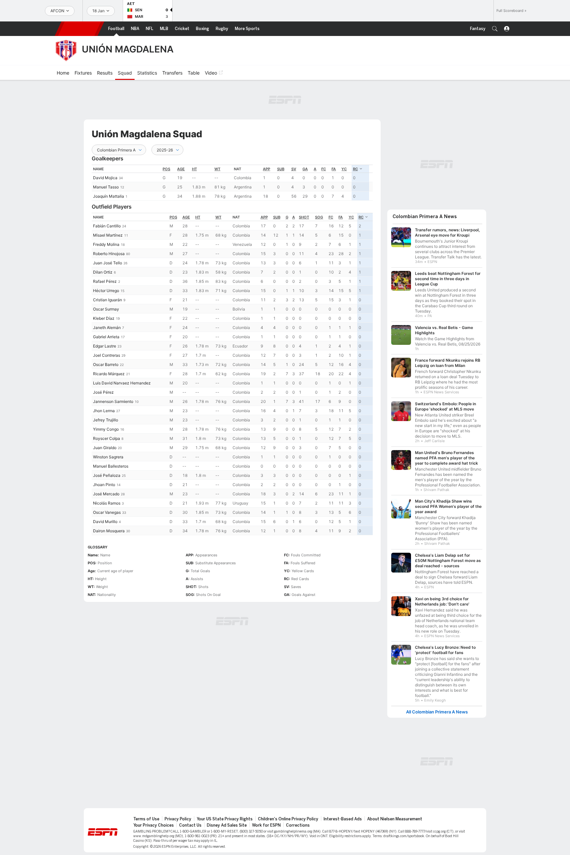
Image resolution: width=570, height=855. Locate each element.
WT (217, 169)
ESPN (79, 28)
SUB (280, 169)
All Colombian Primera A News (437, 711)
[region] (232, 183)
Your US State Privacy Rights (225, 819)
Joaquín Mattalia (108, 196)
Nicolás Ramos (106, 503)
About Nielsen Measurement (394, 819)
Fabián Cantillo (107, 225)
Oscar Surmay (106, 309)
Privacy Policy (178, 819)
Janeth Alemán (107, 327)
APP (266, 169)
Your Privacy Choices (153, 825)
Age (181, 169)
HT (194, 169)
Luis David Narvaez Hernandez (122, 382)
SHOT (304, 217)
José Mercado (106, 493)
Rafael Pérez (105, 281)
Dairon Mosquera (109, 530)
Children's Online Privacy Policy (288, 819)
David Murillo (105, 521)
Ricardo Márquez (109, 373)
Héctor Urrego (106, 290)
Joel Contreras (106, 355)
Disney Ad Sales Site (227, 825)
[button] (494, 28)
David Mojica (105, 177)
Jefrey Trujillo (105, 419)
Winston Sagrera (108, 456)
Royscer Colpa (106, 438)
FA (334, 169)
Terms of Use (146, 819)
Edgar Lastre (104, 346)
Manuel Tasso (106, 186)
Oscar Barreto (105, 364)
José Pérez (103, 392)
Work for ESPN (266, 825)
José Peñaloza (106, 475)
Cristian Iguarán (107, 299)
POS (166, 169)
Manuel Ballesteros (110, 466)
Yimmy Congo (106, 429)
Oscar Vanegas (107, 512)
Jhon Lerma (104, 410)
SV (293, 169)
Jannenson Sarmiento (113, 401)
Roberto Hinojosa (109, 253)
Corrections (298, 825)
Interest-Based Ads (343, 819)
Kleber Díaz (103, 318)
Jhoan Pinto (104, 484)
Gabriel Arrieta (106, 336)
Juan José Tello (107, 262)
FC (323, 169)
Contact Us (190, 825)
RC (355, 169)
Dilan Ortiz (102, 272)
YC (344, 169)
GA (305, 169)
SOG (319, 217)
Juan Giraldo (104, 447)
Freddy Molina (106, 244)
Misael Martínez (108, 235)
